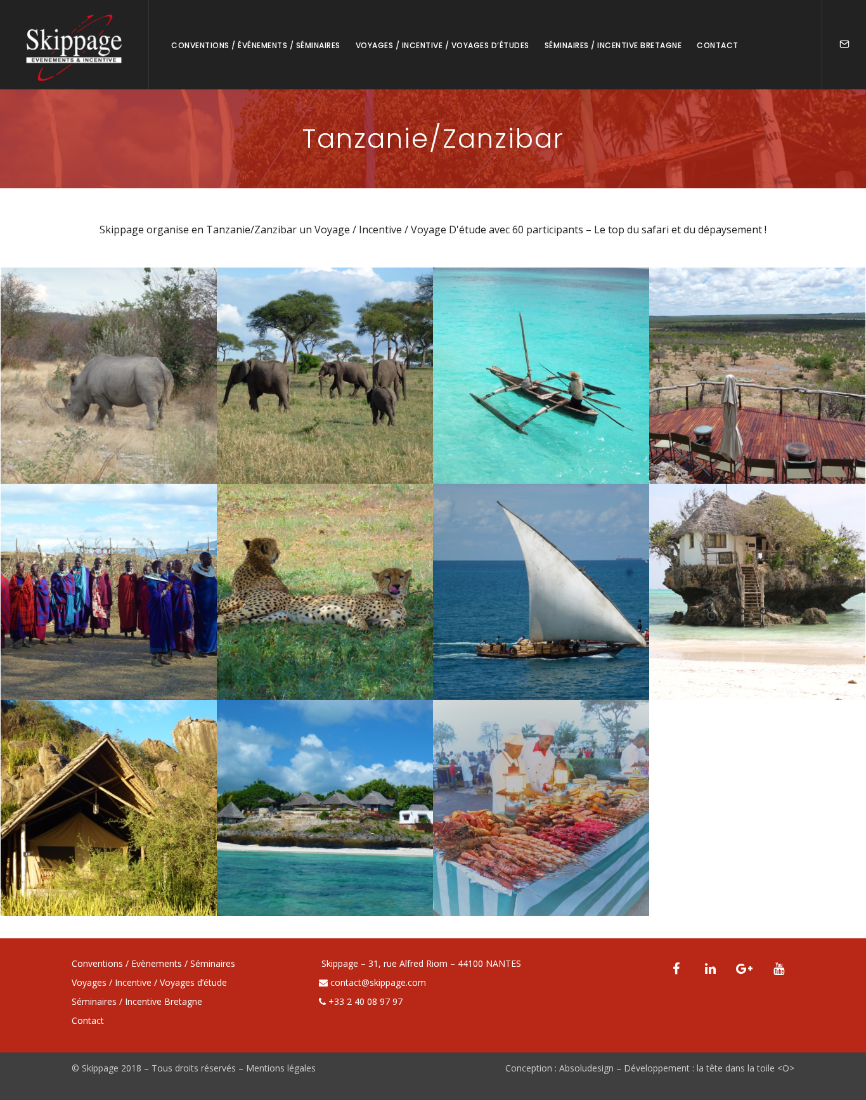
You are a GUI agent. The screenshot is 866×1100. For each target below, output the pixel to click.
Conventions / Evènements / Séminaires (153, 963)
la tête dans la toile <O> (745, 1068)
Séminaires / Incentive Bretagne (613, 45)
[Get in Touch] (844, 45)
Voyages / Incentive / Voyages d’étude (149, 982)
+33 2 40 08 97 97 (365, 1001)
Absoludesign (586, 1068)
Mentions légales (281, 1068)
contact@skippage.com (378, 982)
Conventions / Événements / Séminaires (255, 45)
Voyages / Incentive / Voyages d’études (442, 45)
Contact (718, 45)
